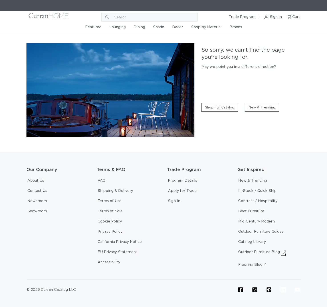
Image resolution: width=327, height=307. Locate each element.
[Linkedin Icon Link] (283, 290)
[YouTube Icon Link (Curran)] (297, 290)
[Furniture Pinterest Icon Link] (269, 290)
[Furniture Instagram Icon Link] (255, 290)
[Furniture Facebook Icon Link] (240, 290)
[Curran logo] (48, 17)
